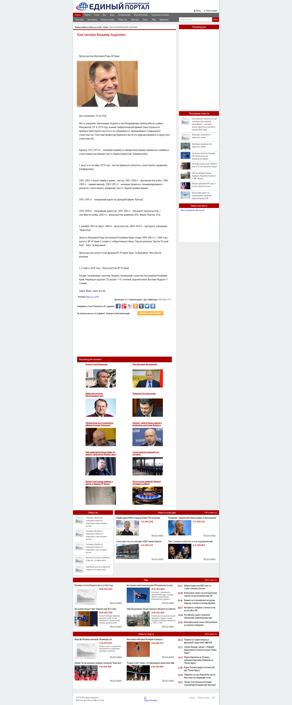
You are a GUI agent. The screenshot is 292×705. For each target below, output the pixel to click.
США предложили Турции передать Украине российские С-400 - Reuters (204, 176)
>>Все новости (210, 512)
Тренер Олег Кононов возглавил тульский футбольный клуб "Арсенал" (200, 683)
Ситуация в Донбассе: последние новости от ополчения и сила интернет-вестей (97, 521)
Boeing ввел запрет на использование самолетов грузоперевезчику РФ (202, 195)
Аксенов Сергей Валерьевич (96, 364)
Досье (112, 14)
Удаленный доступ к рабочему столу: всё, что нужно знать (98, 559)
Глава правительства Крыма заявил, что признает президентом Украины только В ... (100, 453)
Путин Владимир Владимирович (144, 364)
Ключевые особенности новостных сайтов (201, 136)
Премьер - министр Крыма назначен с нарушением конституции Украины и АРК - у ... (147, 424)
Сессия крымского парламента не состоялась (145, 453)
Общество (122, 19)
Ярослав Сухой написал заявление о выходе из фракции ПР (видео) (99, 482)
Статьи (96, 14)
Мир (154, 19)
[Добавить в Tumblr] (141, 306)
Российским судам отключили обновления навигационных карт (198, 616)
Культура (135, 19)
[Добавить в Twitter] (147, 306)
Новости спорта (146, 634)
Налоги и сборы (107, 19)
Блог (104, 14)
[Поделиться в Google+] (124, 306)
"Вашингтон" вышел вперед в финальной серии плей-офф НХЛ (198, 641)
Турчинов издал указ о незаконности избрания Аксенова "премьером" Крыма (99, 424)
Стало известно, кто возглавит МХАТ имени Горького (139, 541)
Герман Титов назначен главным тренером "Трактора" (98, 662)
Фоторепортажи (124, 14)
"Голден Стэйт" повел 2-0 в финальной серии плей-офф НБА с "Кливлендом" (150, 662)
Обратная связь (203, 697)
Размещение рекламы (160, 14)
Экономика (92, 19)
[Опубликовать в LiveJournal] (129, 306)
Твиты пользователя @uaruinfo (192, 210)
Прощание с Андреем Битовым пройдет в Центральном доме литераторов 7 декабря (192, 517)
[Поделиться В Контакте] (152, 306)
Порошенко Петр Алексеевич (144, 393)
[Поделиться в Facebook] (118, 306)
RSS (213, 697)
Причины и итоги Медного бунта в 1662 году (94, 585)
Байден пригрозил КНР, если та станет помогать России (204, 185)
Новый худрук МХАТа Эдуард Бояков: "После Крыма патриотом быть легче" (138, 517)
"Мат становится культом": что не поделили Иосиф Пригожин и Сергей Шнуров (190, 541)
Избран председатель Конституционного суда (94, 394)
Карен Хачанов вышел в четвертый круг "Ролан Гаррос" (199, 669)
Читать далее (157, 535)
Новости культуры (167, 512)
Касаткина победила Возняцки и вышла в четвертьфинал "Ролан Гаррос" (145, 639)
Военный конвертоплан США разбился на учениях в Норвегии (200, 623)
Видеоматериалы (141, 14)
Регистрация (211, 10)
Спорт (145, 19)
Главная (78, 14)
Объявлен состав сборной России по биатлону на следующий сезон (199, 676)
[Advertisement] (125, 46)
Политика (79, 19)
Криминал (164, 19)
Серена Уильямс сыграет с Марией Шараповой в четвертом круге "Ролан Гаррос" (200, 649)
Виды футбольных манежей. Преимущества (93, 639)
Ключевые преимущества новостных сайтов (202, 145)
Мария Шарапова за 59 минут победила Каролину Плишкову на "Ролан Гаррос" (198, 660)
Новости (87, 14)
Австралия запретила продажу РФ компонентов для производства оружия (203, 156)
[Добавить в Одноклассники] (135, 306)
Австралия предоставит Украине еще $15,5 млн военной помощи (204, 165)
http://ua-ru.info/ (92, 296)
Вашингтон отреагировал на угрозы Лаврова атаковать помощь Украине (199, 602)
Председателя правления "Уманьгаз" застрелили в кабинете (146, 482)
